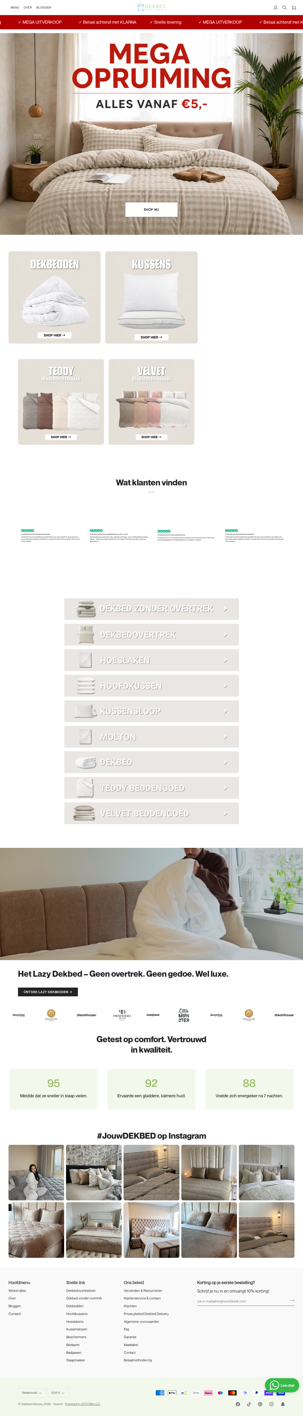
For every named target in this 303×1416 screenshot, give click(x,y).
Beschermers (76, 1337)
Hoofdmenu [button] (19, 1282)
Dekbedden (75, 1306)
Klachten (130, 1306)
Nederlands (29, 1392)
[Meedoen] (290, 1300)
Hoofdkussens (77, 1314)
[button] (15, 7)
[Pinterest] (260, 1404)
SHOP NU (151, 209)
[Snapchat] (283, 1404)
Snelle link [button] (75, 1282)
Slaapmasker (75, 1360)
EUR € (56, 1392)
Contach (15, 1314)
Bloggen (15, 1306)
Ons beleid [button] (134, 1282)
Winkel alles (17, 1291)
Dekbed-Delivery (32, 1404)
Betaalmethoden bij (138, 1360)
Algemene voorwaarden (141, 1322)
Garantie (130, 1337)
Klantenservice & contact (142, 1298)
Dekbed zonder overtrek (84, 1298)
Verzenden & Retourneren (143, 1291)
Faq (126, 1329)
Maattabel (131, 1345)
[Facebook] (238, 1404)
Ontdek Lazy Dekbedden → (48, 992)
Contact (129, 1353)
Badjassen (73, 1353)
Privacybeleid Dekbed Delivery (146, 1314)
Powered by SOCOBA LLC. (83, 1404)
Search (58, 1404)
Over (12, 1298)
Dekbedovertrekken (81, 1291)
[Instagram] (271, 1404)
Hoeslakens (75, 1322)
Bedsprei (73, 1345)
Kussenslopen (76, 1329)
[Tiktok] (249, 1404)
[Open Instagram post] (94, 1172)
